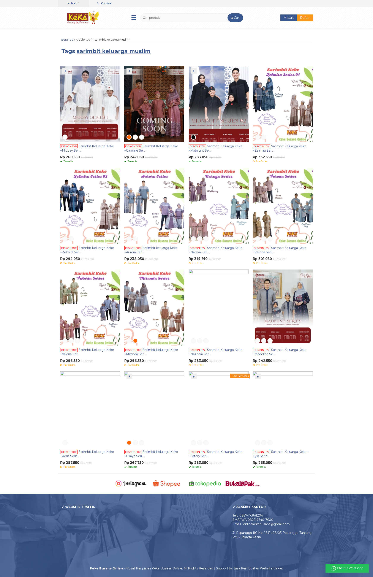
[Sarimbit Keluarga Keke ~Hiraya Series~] (154, 409)
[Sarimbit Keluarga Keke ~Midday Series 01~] (90, 104)
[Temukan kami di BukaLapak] (242, 483)
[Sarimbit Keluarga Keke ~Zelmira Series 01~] (283, 104)
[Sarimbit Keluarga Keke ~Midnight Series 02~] (219, 104)
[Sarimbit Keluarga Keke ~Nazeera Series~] (219, 307)
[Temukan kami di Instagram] (130, 483)
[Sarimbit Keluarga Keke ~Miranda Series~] (154, 307)
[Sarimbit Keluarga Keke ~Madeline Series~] (283, 307)
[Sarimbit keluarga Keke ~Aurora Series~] (154, 205)
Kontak (105, 3)
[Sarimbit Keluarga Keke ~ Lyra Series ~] (283, 409)
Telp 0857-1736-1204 (247, 515)
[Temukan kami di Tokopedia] (205, 483)
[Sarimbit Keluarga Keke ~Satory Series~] (219, 409)
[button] (235, 17)
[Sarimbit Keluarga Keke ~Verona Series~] (283, 205)
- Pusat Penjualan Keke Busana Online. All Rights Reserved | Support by (162, 568)
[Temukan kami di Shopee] (168, 483)
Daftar (305, 18)
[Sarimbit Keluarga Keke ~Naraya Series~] (219, 205)
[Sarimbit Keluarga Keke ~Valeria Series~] (90, 307)
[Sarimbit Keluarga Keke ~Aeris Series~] (90, 409)
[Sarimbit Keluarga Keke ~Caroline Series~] (154, 104)
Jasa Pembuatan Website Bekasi (258, 568)
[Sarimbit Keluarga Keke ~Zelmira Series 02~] (90, 205)
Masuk (289, 18)
